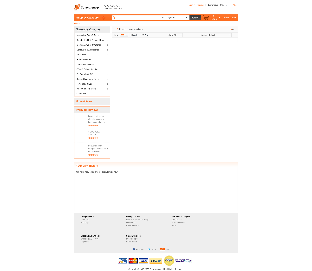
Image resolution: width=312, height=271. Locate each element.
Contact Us (177, 220)
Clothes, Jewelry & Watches (89, 45)
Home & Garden (84, 59)
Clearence (81, 94)
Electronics (81, 55)
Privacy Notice (132, 225)
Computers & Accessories (88, 50)
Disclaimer (131, 222)
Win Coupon (131, 242)
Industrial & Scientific (86, 64)
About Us (85, 220)
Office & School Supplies (87, 69)
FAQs (234, 5)
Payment (85, 242)
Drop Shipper (132, 239)
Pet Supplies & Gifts (85, 74)
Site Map (85, 222)
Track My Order (178, 222)
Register (200, 5)
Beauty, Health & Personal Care (90, 40)
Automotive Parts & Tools (87, 35)
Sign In (192, 5)
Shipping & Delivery (89, 239)
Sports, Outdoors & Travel (88, 79)
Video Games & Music (86, 89)
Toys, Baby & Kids (84, 84)
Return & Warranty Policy (137, 220)
